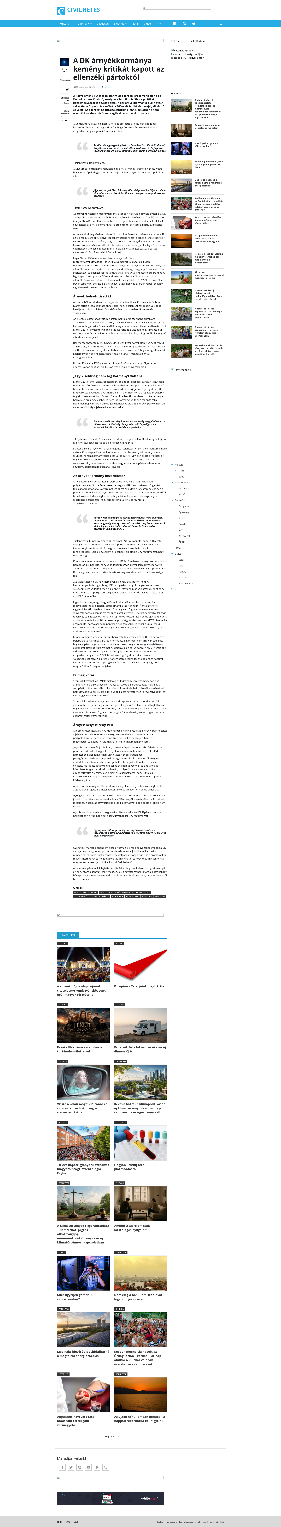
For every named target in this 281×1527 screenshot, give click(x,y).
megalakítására (101, 131)
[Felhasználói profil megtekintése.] (64, 62)
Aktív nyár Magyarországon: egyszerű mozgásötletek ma (209, 275)
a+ (65, 120)
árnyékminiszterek (87, 213)
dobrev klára (128, 892)
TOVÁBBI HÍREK (69, 935)
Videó (147, 23)
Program (184, 506)
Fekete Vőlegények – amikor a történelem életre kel (79, 1049)
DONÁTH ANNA (117, 896)
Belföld (108, 87)
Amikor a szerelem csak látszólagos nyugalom (132, 1228)
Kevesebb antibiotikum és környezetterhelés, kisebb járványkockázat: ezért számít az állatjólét (209, 350)
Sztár (181, 559)
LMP (151, 896)
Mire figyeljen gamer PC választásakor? (75, 1297)
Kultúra (64, 23)
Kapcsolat (213, 1522)
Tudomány (83, 23)
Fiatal (135, 23)
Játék (181, 530)
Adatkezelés (200, 1522)
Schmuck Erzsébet (82, 896)
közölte (158, 329)
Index (85, 879)
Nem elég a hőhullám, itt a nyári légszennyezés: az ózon (138, 1297)
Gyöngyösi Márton (100, 896)
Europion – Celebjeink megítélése (139, 986)
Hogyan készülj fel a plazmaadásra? (129, 1167)
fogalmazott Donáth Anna (90, 439)
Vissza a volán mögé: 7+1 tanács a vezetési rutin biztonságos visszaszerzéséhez (82, 1108)
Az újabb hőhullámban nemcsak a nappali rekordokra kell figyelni (139, 1419)
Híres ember (64, 70)
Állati (182, 541)
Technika (184, 488)
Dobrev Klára (95, 207)
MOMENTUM (160, 896)
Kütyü (61, 1252)
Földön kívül (186, 583)
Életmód (119, 23)
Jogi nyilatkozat (186, 1522)
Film (181, 470)
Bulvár (119, 943)
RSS (222, 1522)
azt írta (122, 452)
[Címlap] (61, 11)
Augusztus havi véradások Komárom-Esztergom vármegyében (76, 1421)
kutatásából (96, 261)
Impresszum (171, 1522)
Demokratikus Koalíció (110, 892)
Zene (181, 476)
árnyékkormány (90, 892)
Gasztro (183, 524)
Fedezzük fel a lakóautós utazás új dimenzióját (140, 1049)
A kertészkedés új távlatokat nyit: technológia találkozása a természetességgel (208, 295)
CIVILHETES (83, 9)
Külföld (62, 943)
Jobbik (144, 896)
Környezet (64, 1183)
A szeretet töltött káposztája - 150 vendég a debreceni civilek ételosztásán (208, 313)
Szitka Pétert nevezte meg (107, 485)
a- (62, 120)
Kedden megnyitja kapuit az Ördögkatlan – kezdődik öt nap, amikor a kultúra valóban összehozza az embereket (138, 1358)
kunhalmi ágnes (143, 892)
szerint (136, 318)
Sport (182, 518)
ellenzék (129, 896)
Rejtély (182, 571)
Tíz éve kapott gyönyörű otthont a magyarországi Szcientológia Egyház (83, 1169)
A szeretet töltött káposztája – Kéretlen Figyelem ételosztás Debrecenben (206, 331)
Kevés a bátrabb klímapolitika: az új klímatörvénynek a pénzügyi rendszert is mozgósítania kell (139, 1108)
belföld (77, 892)
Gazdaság (103, 23)
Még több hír (111, 1436)
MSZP (137, 896)
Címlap (160, 1522)
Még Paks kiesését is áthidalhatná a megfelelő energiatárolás (83, 1354)
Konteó (183, 577)
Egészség (120, 1122)
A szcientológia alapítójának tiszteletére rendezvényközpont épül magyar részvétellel (81, 990)
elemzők (111, 234)
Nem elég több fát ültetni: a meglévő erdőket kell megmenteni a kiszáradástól (209, 258)
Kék (181, 565)
